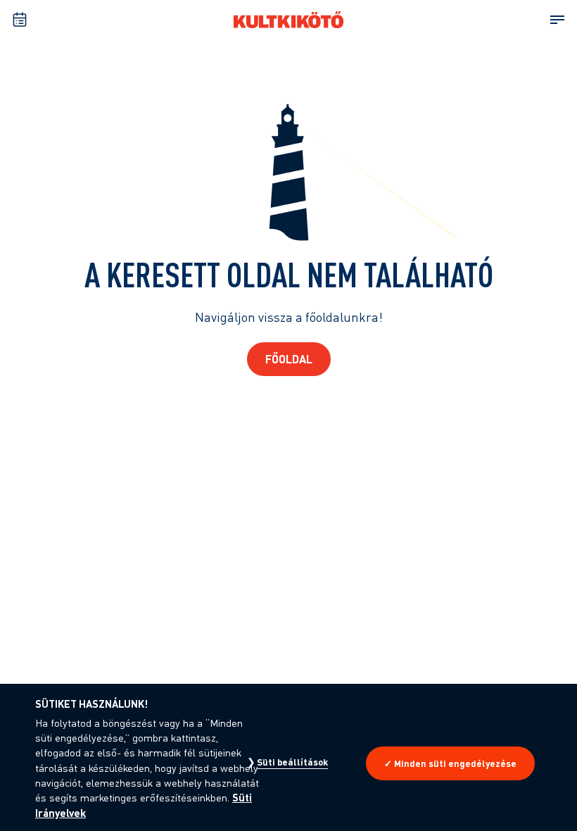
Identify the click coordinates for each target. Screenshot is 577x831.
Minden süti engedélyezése (455, 763)
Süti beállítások (292, 762)
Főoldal (288, 358)
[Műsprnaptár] (19, 19)
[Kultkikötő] (288, 19)
